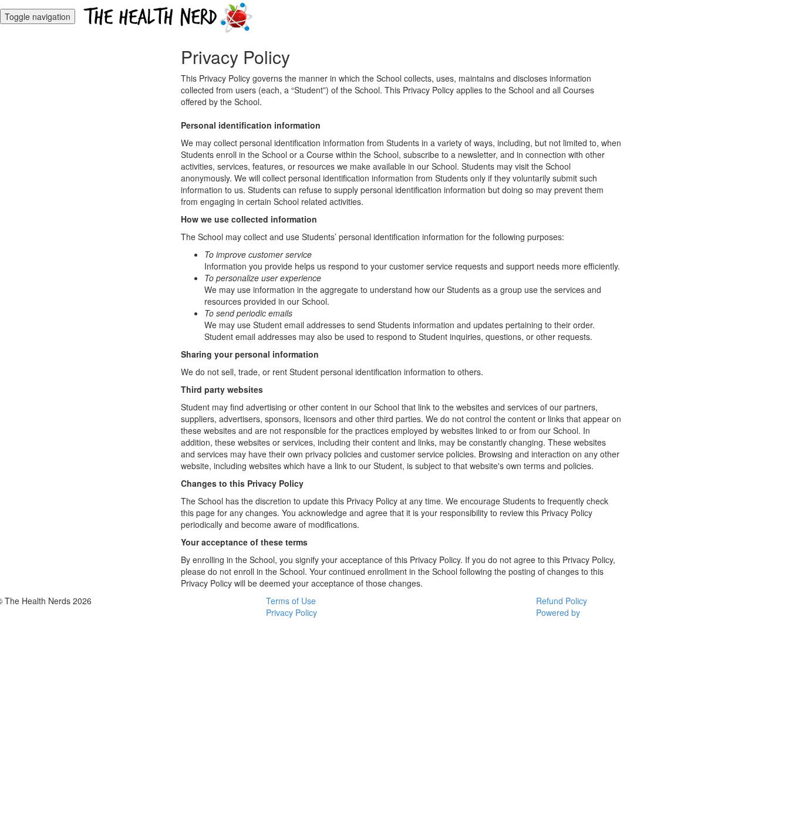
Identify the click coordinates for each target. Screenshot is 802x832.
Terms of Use (291, 601)
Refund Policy (561, 601)
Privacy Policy (291, 612)
